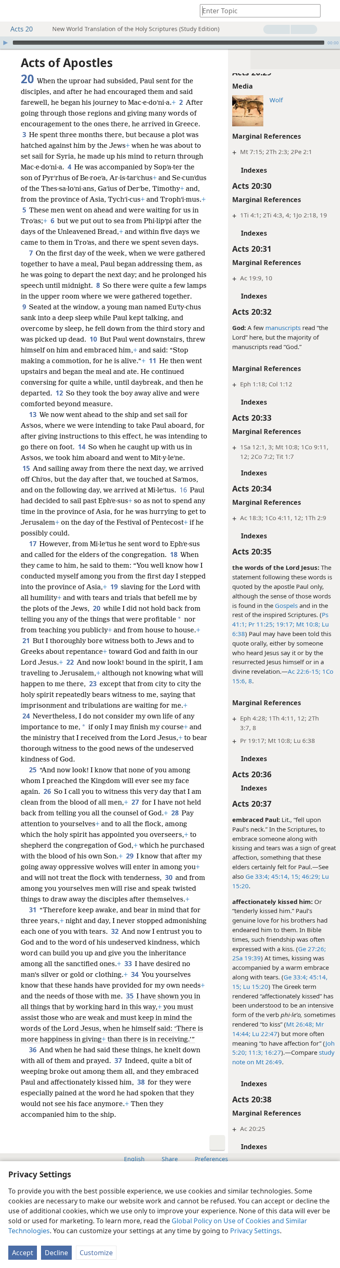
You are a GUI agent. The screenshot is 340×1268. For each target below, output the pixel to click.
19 (114, 586)
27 (135, 802)
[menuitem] (12, 11)
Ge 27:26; (312, 949)
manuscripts (283, 327)
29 (130, 856)
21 (26, 640)
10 (94, 339)
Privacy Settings (255, 1230)
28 (175, 812)
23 (93, 683)
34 (135, 974)
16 (184, 489)
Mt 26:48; (300, 1024)
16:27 (272, 1052)
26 (48, 791)
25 (33, 769)
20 (97, 608)
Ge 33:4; (257, 876)
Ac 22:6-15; (304, 671)
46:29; (310, 876)
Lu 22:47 (263, 1033)
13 (33, 414)
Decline (56, 1252)
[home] (12, 11)
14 (82, 446)
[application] (170, 42)
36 (33, 1049)
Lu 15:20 (254, 986)
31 (33, 909)
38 (141, 1082)
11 (153, 360)
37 (118, 1060)
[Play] (5, 42)
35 (130, 995)
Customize (96, 1252)
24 (26, 716)
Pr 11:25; (260, 624)
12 (60, 393)
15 (26, 468)
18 (174, 554)
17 (33, 543)
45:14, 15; (285, 876)
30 (169, 877)
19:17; (284, 624)
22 (70, 662)
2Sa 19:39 (246, 958)
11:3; (255, 1052)
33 (128, 963)
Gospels (286, 605)
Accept (22, 1252)
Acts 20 (21, 29)
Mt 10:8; (307, 624)
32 (115, 931)
